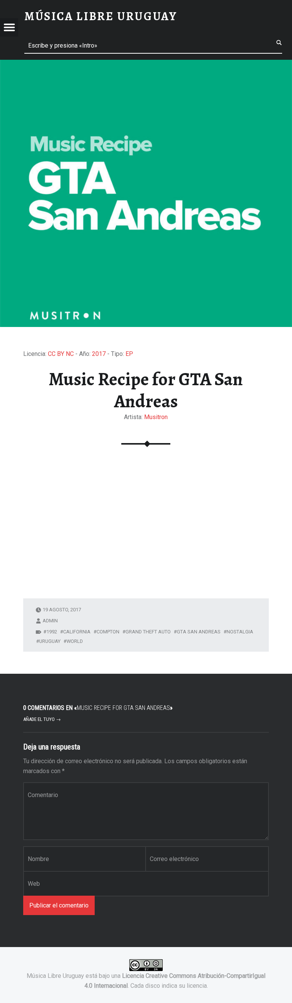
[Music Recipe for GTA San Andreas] (146, 64)
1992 (51, 632)
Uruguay (49, 641)
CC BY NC (61, 353)
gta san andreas (199, 632)
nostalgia (240, 632)
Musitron (156, 417)
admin (50, 620)
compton (108, 632)
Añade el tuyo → (42, 719)
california (76, 632)
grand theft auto (148, 632)
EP (129, 353)
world (75, 641)
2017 (99, 353)
